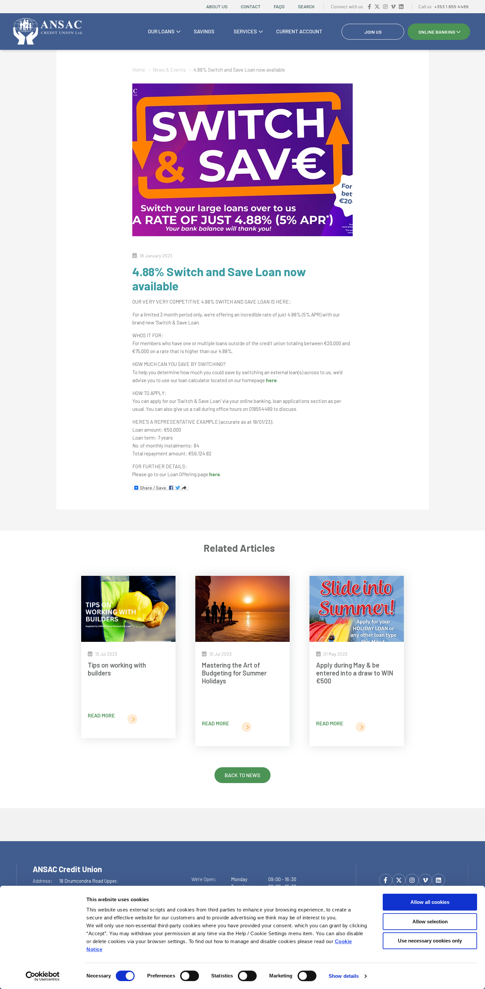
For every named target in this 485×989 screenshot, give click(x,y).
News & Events (169, 70)
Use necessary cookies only (430, 940)
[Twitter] (377, 6)
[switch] (189, 976)
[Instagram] (385, 6)
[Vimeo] (393, 6)
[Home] (48, 32)
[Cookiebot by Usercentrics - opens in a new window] (43, 976)
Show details (344, 976)
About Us (217, 6)
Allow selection (430, 921)
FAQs (279, 6)
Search (306, 6)
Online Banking (436, 32)
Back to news (242, 775)
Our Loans (161, 31)
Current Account (299, 31)
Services (245, 31)
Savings (204, 31)
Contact (251, 6)
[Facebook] (369, 6)
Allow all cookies (429, 902)
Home (138, 70)
